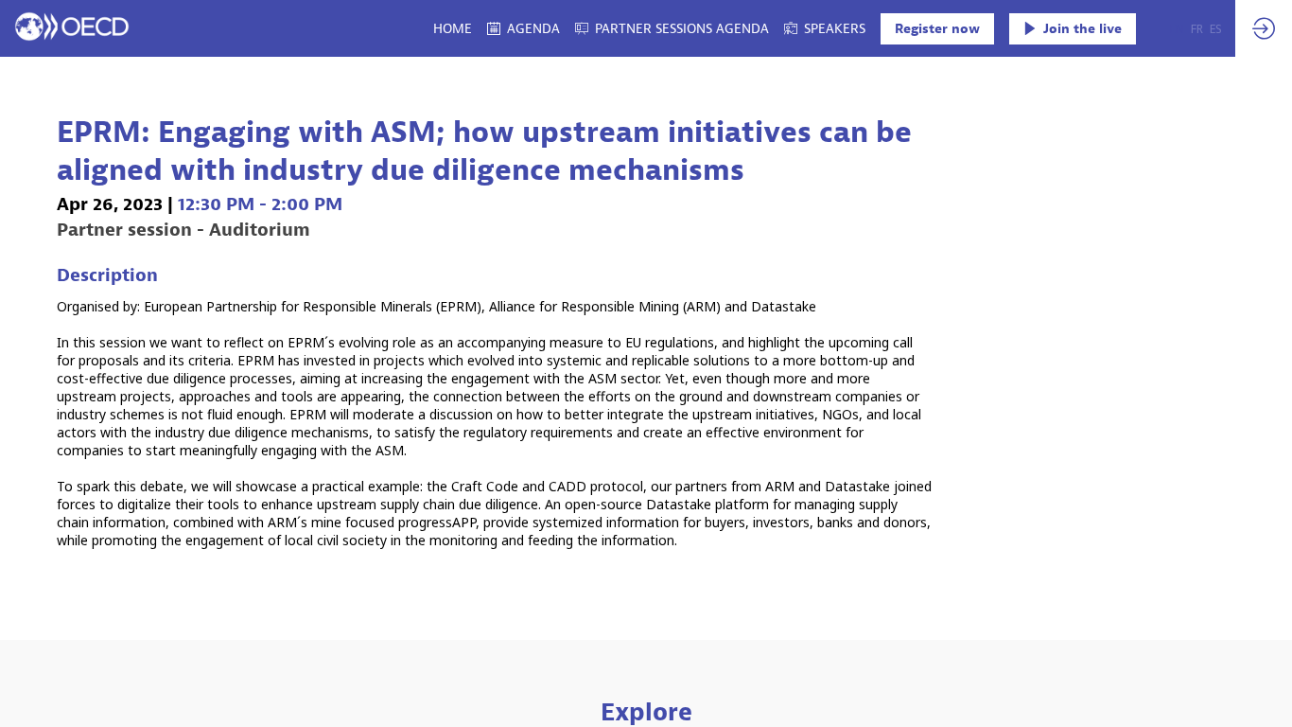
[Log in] (1263, 28)
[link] (452, 28)
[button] (937, 28)
